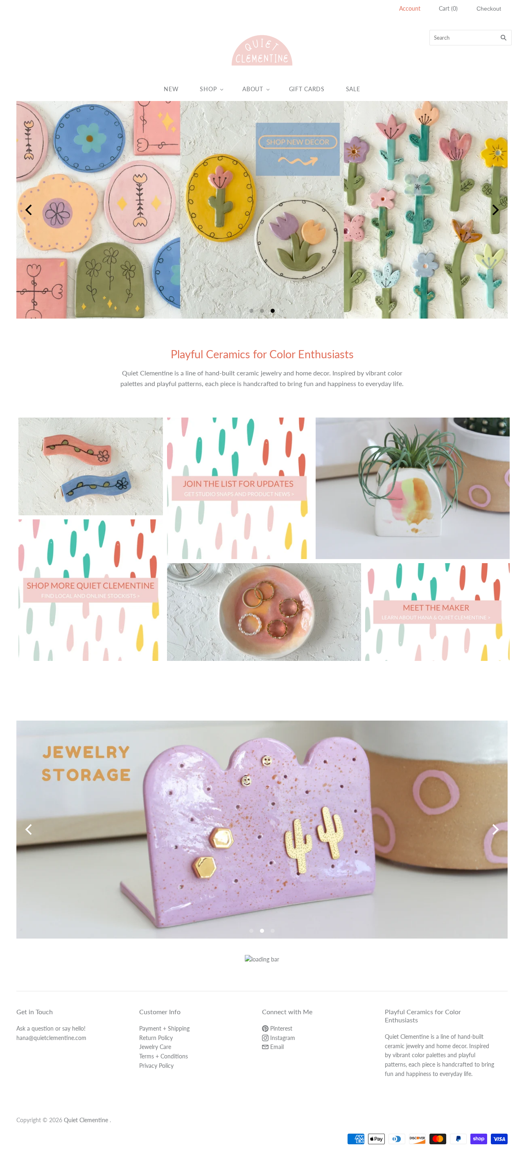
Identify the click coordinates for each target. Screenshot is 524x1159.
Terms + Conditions (163, 1056)
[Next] (495, 210)
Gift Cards (307, 88)
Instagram (282, 1037)
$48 (412, 496)
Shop (208, 88)
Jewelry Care (155, 1046)
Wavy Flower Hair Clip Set (90, 459)
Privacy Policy (156, 1065)
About (252, 88)
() (448, 8)
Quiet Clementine (86, 1119)
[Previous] (29, 210)
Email (276, 1046)
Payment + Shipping (164, 1028)
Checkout (489, 8)
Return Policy (156, 1037)
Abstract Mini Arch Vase (412, 481)
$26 (264, 620)
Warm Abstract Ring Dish (264, 605)
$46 (91, 474)
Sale (353, 88)
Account (409, 8)
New (171, 88)
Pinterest (280, 1028)
